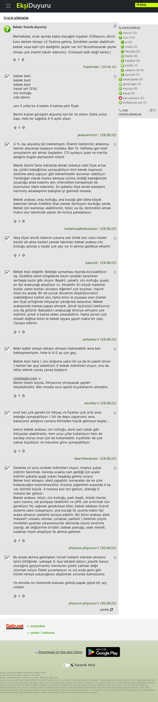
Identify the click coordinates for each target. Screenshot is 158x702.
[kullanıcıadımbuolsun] (98, 229)
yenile (105, 609)
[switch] (66, 665)
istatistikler (37, 626)
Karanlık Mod (84, 665)
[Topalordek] (100, 67)
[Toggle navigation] (8, 6)
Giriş (142, 5)
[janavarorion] (98, 135)
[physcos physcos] (97, 548)
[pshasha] (97, 339)
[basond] (98, 263)
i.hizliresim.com (25, 378)
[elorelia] (97, 403)
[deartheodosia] (98, 458)
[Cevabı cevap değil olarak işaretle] (7, 76)
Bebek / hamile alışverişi (29, 27)
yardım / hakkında (42, 632)
